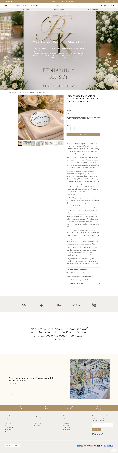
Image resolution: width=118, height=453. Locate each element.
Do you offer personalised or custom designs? (79, 276)
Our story (7, 419)
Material (69, 110)
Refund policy (66, 425)
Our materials (8, 421)
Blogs (6, 431)
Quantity (69, 125)
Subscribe (96, 429)
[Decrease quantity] (68, 128)
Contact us (26, 5)
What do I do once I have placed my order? (78, 273)
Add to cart (83, 134)
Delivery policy (66, 423)
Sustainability (8, 429)
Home (5, 5)
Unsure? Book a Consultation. (74, 287)
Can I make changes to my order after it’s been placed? (81, 280)
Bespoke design (35, 5)
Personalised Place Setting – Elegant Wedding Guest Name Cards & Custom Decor (28, 92)
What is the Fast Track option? (75, 283)
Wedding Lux (10, 449)
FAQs (64, 419)
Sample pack (37, 425)
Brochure (36, 421)
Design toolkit (37, 423)
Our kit (6, 425)
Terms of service (67, 431)
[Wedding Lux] (59, 5)
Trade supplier (66, 427)
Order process (8, 423)
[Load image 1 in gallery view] (41, 117)
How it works (18, 5)
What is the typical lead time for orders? (77, 269)
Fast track (65, 421)
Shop (11, 5)
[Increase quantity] (76, 128)
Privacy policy (66, 429)
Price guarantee (9, 427)
